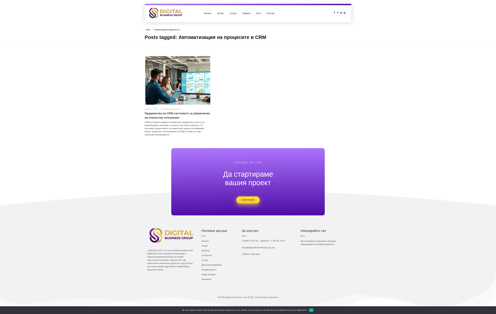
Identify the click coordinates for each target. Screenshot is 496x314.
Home (148, 30)
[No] (492, 310)
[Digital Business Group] (165, 13)
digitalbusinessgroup (171, 109)
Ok (311, 310)
